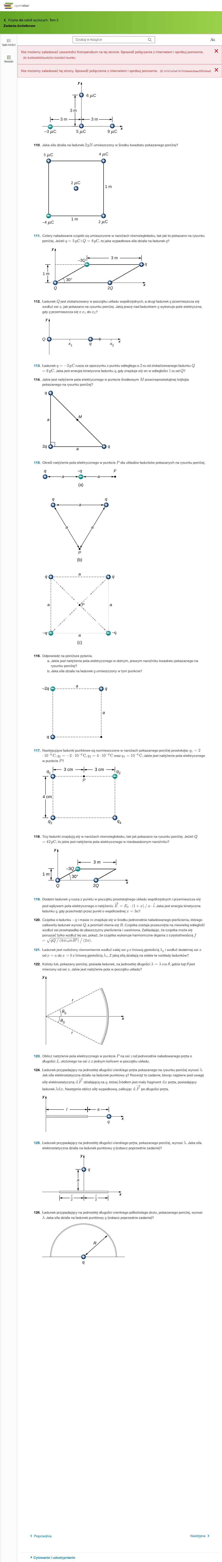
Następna (198, 1536)
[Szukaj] (150, 39)
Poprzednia (43, 1536)
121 (37, 949)
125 (37, 1143)
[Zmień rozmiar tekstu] (213, 39)
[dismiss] (216, 51)
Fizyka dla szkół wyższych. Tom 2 (33, 20)
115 (37, 462)
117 (37, 750)
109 (37, 75)
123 (37, 1056)
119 (37, 899)
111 (37, 235)
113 (37, 365)
